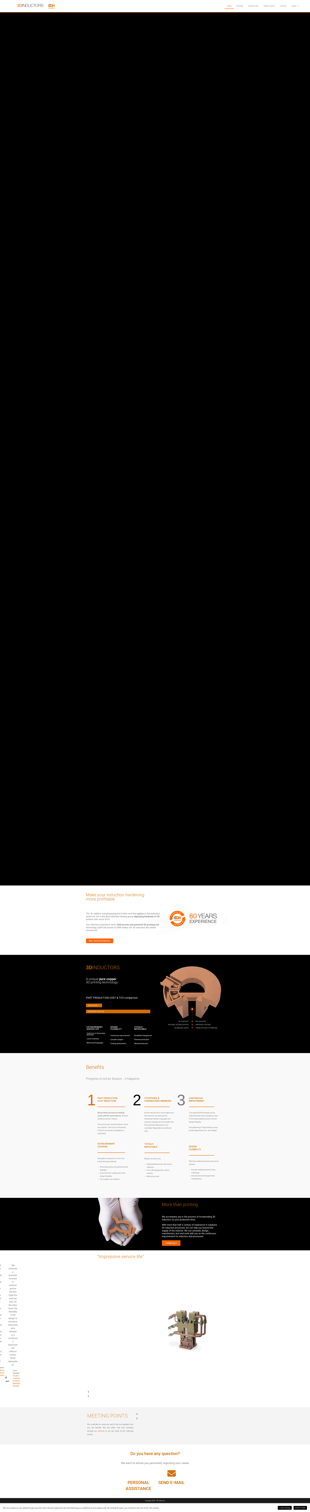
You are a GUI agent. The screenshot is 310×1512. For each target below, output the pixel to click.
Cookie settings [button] (284, 1508)
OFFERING (239, 6)
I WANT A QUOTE (269, 6)
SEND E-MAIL (171, 1482)
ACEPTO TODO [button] (300, 1508)
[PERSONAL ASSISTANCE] (138, 1473)
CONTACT (283, 6)
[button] (119, 1392)
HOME (229, 6)
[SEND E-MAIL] (171, 1473)
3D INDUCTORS (253, 6)
